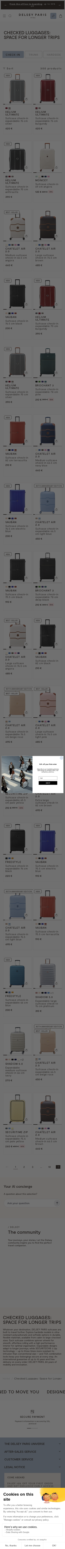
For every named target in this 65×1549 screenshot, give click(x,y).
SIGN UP (48, 783)
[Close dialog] (61, 758)
